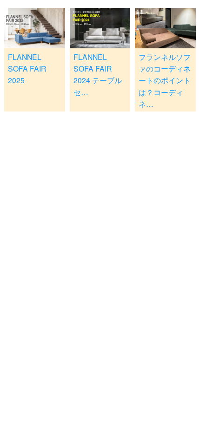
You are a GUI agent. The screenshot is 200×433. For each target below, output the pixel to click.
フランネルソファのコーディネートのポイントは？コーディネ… (165, 80)
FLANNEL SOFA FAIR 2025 (27, 68)
